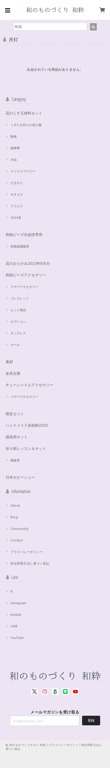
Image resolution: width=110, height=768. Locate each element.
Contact (16, 540)
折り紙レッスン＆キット (26, 448)
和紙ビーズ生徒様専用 (24, 234)
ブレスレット (19, 298)
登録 (91, 720)
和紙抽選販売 (19, 246)
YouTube (16, 638)
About (15, 505)
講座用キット (17, 437)
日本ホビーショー (20, 477)
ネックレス (18, 333)
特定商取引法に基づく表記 (29, 563)
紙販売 (15, 460)
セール (15, 345)
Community (19, 529)
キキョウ (16, 194)
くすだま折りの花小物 (25, 125)
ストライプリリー (22, 171)
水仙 (13, 160)
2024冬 (15, 218)
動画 (13, 136)
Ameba (15, 615)
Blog (14, 517)
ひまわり (16, 183)
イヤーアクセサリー (24, 287)
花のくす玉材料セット (24, 113)
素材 (9, 361)
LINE (14, 626)
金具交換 (13, 373)
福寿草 (15, 148)
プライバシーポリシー (26, 552)
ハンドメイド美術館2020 (27, 425)
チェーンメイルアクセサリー (29, 385)
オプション (18, 322)
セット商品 (18, 310)
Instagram (18, 603)
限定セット (15, 413)
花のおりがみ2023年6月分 (28, 263)
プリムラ (16, 206)
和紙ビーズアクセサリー (26, 275)
